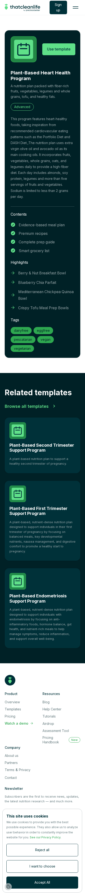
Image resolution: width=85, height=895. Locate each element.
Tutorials (49, 716)
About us (11, 756)
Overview (12, 702)
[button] (75, 7)
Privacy (24, 770)
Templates (13, 709)
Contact (11, 778)
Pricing (10, 716)
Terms (9, 770)
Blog (46, 702)
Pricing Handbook (50, 740)
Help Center (51, 709)
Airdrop (48, 724)
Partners (11, 763)
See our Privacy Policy (45, 837)
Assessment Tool (55, 731)
